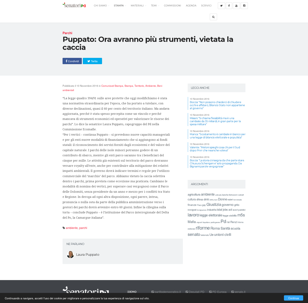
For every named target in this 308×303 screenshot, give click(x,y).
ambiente (72, 228)
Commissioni (172, 5)
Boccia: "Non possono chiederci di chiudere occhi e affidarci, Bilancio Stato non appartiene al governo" (217, 105)
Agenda (191, 5)
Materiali (138, 5)
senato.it (239, 292)
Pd (223, 221)
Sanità (225, 228)
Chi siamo (100, 5)
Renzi (233, 222)
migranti (199, 222)
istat (219, 209)
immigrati (192, 209)
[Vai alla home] (74, 5)
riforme (203, 227)
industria (211, 209)
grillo (236, 205)
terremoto (205, 234)
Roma (215, 228)
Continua (293, 298)
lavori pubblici (239, 209)
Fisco (199, 204)
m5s (241, 215)
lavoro (193, 214)
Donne (222, 199)
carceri (241, 194)
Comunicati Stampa (112, 85)
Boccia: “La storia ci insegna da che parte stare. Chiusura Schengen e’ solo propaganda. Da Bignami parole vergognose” (217, 163)
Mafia (192, 221)
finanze (192, 205)
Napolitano (206, 222)
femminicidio (237, 199)
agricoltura (194, 194)
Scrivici (206, 5)
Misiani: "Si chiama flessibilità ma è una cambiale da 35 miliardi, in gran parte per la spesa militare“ (215, 121)
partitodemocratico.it (167, 292)
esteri (230, 199)
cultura (192, 199)
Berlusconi (233, 194)
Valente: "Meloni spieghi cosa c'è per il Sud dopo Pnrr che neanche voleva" (215, 149)
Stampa (119, 5)
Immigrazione (201, 210)
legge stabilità (230, 215)
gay (204, 204)
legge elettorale (211, 214)
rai (228, 222)
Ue (212, 234)
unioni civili (222, 234)
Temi (154, 5)
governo (228, 204)
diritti (206, 199)
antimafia (218, 195)
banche (225, 194)
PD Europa (219, 292)
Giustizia (213, 204)
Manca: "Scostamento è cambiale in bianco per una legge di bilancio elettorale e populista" (217, 136)
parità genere (215, 222)
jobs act (227, 209)
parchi (83, 228)
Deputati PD (196, 292)
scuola (235, 228)
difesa (200, 199)
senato (194, 234)
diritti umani (213, 199)
